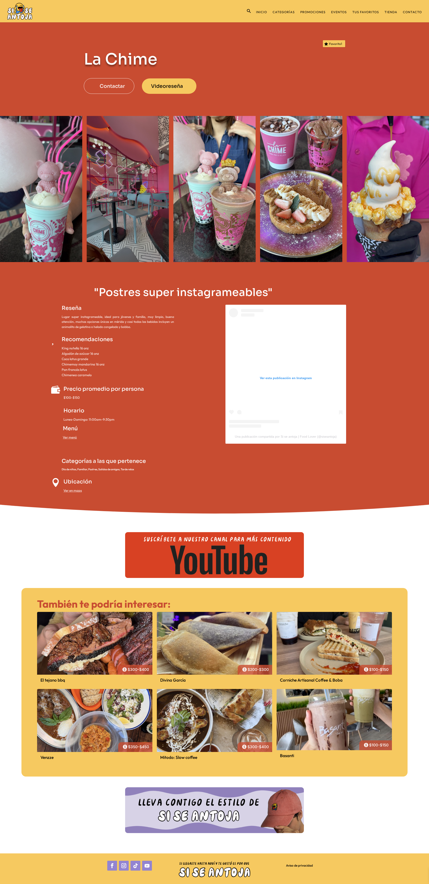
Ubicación (77, 481)
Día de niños (69, 469)
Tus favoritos (365, 12)
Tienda (391, 12)
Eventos (339, 12)
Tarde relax (127, 469)
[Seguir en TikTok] (135, 866)
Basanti (287, 755)
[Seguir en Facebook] (112, 866)
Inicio (261, 12)
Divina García (173, 680)
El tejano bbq (52, 680)
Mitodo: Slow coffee (178, 757)
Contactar (112, 86)
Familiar (82, 469)
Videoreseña (167, 86)
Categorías (284, 12)
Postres (92, 469)
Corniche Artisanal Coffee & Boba (311, 680)
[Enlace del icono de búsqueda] (249, 15)
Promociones (313, 12)
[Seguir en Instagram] (124, 866)
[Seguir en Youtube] (147, 866)
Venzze (47, 757)
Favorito (335, 44)
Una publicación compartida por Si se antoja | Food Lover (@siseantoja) (286, 436)
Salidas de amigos (109, 469)
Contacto (412, 12)
